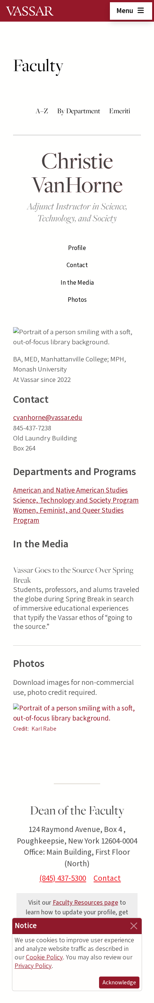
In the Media (77, 282)
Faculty (38, 65)
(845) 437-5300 (62, 878)
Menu (125, 11)
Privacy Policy (33, 966)
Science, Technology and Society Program (76, 501)
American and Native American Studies (70, 490)
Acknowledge (119, 982)
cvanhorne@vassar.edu (47, 418)
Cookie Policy (44, 957)
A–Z (42, 111)
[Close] (133, 925)
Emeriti (119, 111)
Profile (77, 248)
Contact (77, 265)
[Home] (30, 11)
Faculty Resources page (85, 902)
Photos (77, 299)
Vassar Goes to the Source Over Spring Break (73, 574)
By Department (78, 111)
